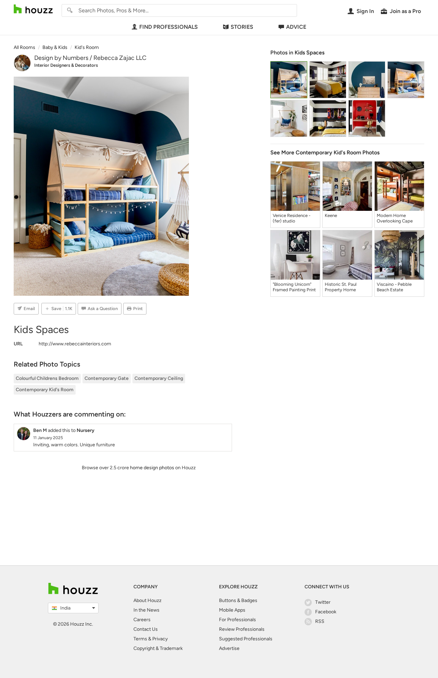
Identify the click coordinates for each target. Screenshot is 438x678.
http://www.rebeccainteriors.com (75, 344)
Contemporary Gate (107, 378)
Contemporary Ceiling (158, 378)
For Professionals (237, 620)
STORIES (242, 27)
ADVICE (296, 27)
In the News (146, 610)
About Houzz (147, 600)
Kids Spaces (309, 52)
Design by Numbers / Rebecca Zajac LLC (90, 58)
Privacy (160, 639)
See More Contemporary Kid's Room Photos (324, 152)
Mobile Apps (232, 610)
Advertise (229, 648)
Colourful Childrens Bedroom (47, 378)
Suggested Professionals (245, 639)
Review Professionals (242, 629)
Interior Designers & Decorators (66, 65)
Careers (142, 620)
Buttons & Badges (238, 600)
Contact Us (145, 629)
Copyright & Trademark (158, 648)
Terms (140, 639)
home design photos (152, 468)
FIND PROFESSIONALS (168, 27)
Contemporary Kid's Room (45, 390)
